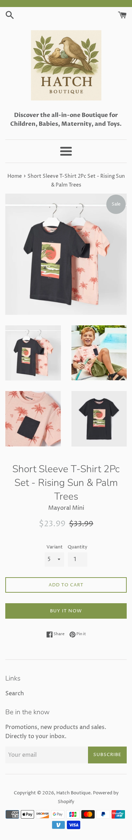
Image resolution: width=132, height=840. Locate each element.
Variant (54, 547)
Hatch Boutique (73, 793)
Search (14, 693)
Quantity (77, 547)
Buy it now (66, 611)
